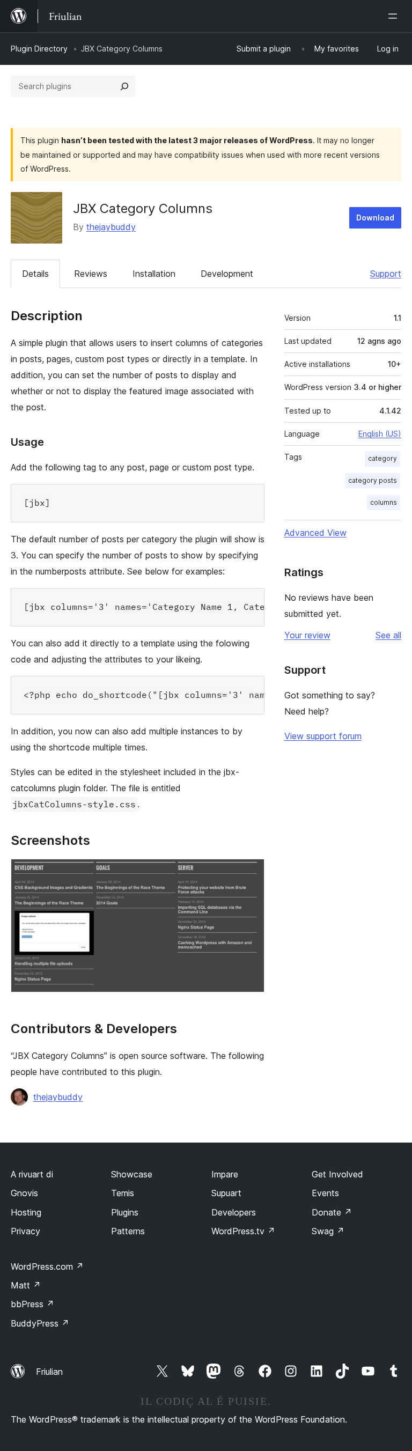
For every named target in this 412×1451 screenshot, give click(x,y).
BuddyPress (40, 1323)
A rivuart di (32, 1174)
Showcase (131, 1174)
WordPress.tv (243, 1231)
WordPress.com (47, 1266)
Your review (307, 635)
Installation (154, 273)
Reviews (90, 273)
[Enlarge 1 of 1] (250, 873)
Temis (122, 1193)
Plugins (124, 1212)
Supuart (226, 1193)
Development (227, 273)
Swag (328, 1231)
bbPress (32, 1304)
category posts (372, 480)
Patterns (128, 1231)
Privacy (25, 1231)
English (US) (379, 433)
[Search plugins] (124, 86)
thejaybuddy (111, 227)
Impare (224, 1174)
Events (325, 1193)
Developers (233, 1212)
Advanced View (315, 532)
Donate (332, 1212)
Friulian (49, 1371)
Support (385, 273)
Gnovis (24, 1193)
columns (383, 502)
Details (35, 273)
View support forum (323, 736)
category (382, 458)
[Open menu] (395, 16)
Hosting (26, 1212)
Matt (26, 1285)
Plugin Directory (39, 48)
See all (388, 635)
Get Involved (337, 1174)
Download (375, 217)
